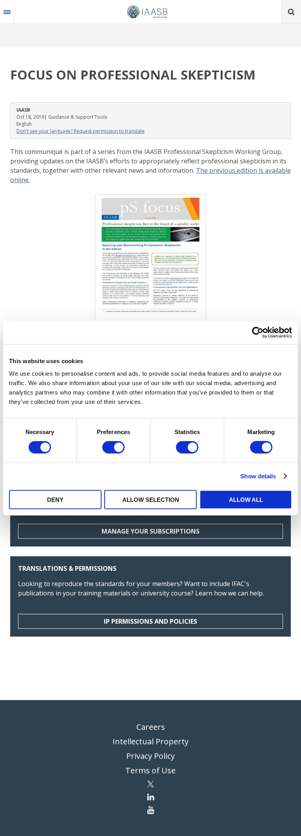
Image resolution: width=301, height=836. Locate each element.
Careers (150, 727)
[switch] (113, 447)
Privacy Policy (150, 756)
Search (291, 12)
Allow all (246, 499)
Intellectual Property (150, 741)
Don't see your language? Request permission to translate (80, 131)
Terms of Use (150, 770)
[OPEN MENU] (7, 12)
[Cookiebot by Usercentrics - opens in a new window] (257, 332)
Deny (55, 499)
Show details (258, 476)
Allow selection (150, 499)
